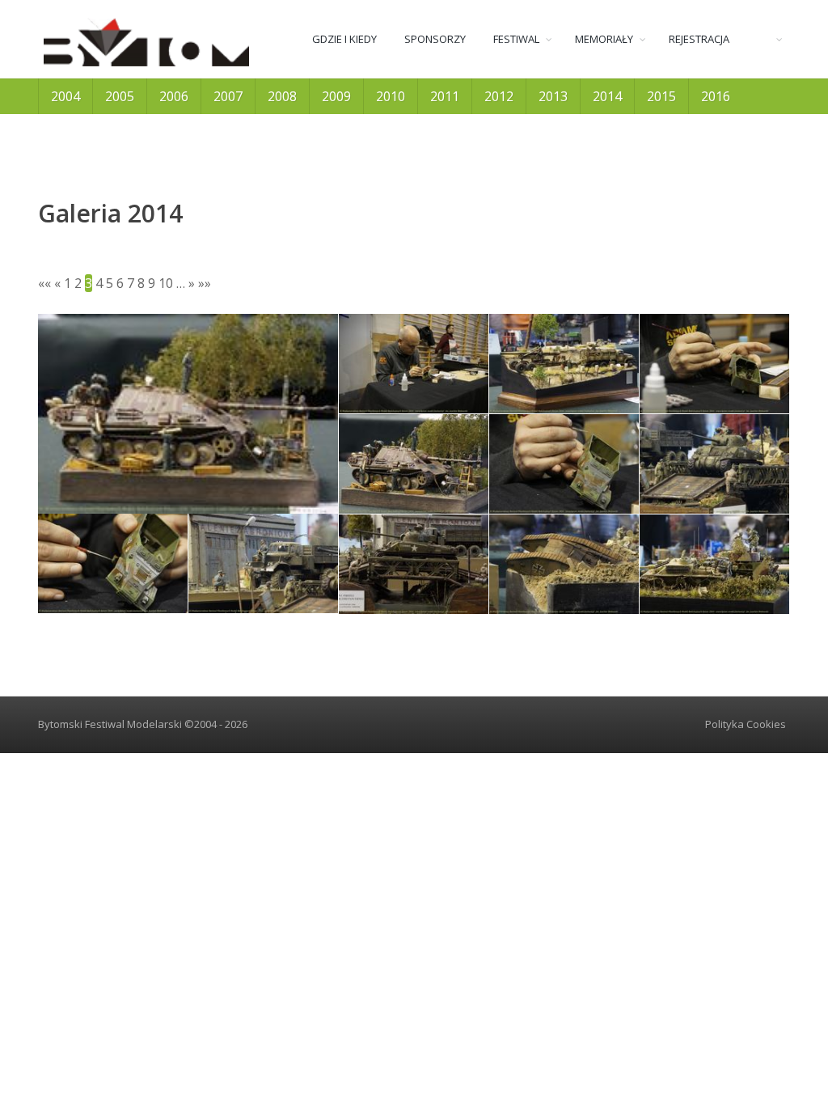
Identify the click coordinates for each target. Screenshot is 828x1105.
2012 (498, 96)
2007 (228, 96)
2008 (282, 96)
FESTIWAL (516, 39)
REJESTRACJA (699, 39)
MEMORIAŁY (604, 39)
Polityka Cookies (745, 724)
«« (44, 283)
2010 (390, 96)
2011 (444, 96)
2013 (553, 96)
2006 (173, 96)
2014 (607, 96)
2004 (65, 96)
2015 (661, 96)
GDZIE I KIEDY (344, 39)
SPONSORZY (435, 39)
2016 (715, 96)
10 (165, 283)
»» (204, 283)
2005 (119, 96)
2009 (336, 96)
